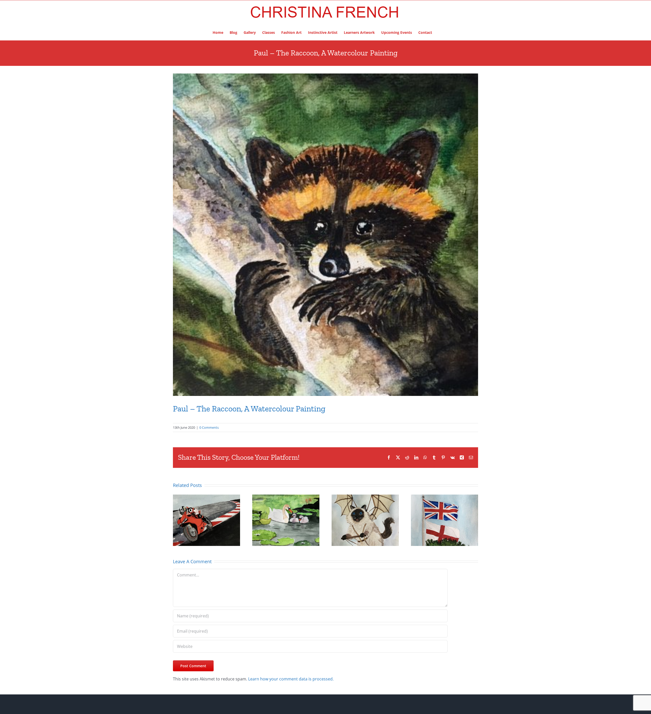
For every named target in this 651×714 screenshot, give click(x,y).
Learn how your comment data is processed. (291, 679)
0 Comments (209, 427)
